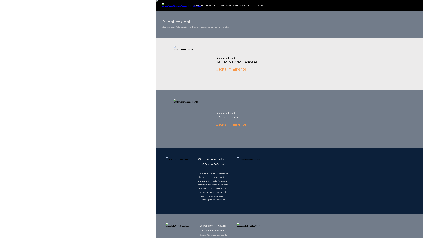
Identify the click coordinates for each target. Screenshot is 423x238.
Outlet (249, 5)
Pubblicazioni (219, 5)
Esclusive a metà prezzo (235, 5)
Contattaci (258, 5)
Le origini (209, 5)
